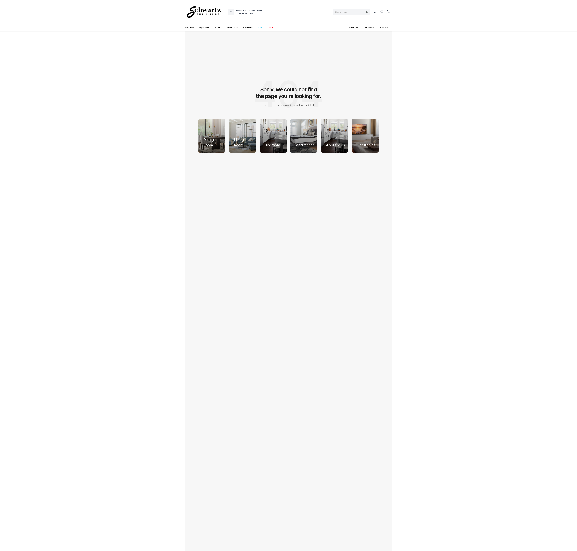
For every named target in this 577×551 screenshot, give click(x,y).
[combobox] (351, 12)
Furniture (189, 27)
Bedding (218, 27)
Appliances (204, 27)
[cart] (388, 12)
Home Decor (232, 27)
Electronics (248, 27)
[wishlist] (381, 12)
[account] (375, 12)
